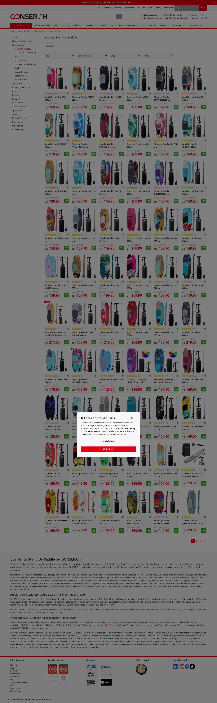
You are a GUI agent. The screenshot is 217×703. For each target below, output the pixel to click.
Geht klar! (108, 449)
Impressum (94, 431)
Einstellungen (108, 441)
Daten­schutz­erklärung (124, 428)
